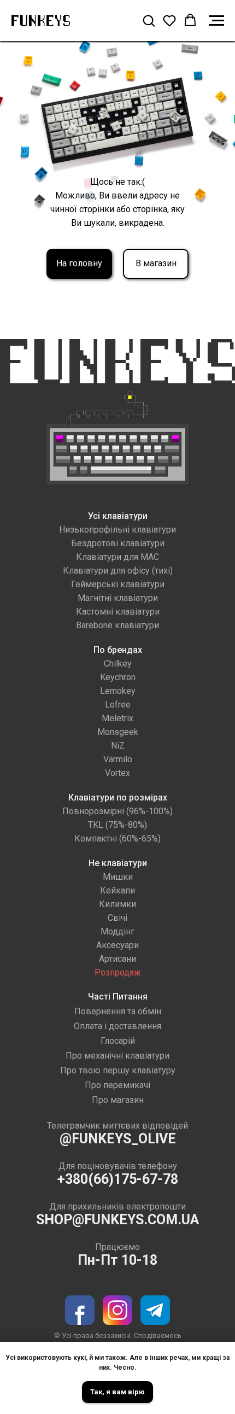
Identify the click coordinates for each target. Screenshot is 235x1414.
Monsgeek (117, 732)
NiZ (118, 745)
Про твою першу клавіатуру (117, 1070)
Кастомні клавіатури (118, 611)
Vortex (117, 773)
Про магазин (118, 1100)
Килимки (117, 904)
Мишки (118, 877)
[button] (148, 20)
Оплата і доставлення (117, 1026)
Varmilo (117, 759)
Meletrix (117, 718)
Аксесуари (117, 945)
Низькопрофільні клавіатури (117, 529)
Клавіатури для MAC (117, 557)
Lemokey (118, 691)
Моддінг (117, 931)
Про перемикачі (117, 1085)
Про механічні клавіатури (117, 1055)
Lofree (118, 704)
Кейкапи (117, 890)
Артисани (117, 959)
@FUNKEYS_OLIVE (118, 1139)
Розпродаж (118, 972)
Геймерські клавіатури (117, 584)
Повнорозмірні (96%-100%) (117, 811)
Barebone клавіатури (117, 625)
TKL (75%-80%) (117, 825)
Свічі (117, 918)
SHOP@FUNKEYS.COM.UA (117, 1220)
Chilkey (118, 663)
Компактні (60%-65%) (117, 838)
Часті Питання (118, 996)
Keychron (118, 677)
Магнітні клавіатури (118, 598)
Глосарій (118, 1041)
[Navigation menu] (216, 20)
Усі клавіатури (118, 516)
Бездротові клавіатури (117, 543)
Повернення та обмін (117, 1011)
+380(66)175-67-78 (117, 1179)
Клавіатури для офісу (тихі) (118, 570)
